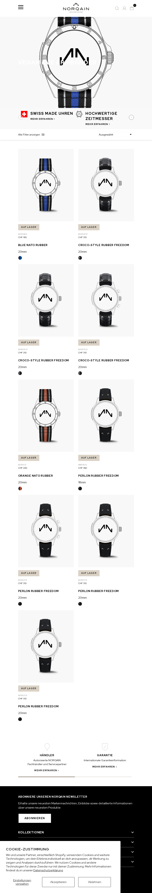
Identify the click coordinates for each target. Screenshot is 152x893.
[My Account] (124, 8)
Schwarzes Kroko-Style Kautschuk (80, 258)
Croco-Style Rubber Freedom (103, 245)
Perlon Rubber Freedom (98, 475)
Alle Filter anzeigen (29, 134)
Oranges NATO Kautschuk (20, 488)
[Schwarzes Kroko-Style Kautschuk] (80, 258)
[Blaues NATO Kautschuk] (20, 258)
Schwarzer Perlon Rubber (80, 488)
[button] (21, 117)
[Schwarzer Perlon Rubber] (80, 488)
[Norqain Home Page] (76, 8)
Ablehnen (94, 882)
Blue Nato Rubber (33, 245)
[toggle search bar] (117, 8)
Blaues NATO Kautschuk (20, 258)
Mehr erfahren (41, 119)
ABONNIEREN (34, 818)
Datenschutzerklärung (48, 870)
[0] (132, 8)
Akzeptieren (58, 882)
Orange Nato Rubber (35, 475)
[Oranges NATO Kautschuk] (20, 488)
